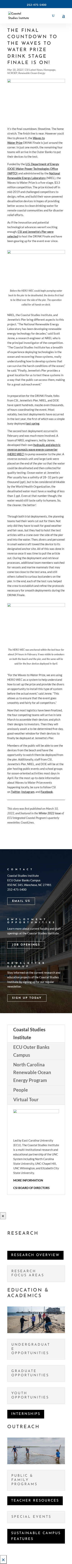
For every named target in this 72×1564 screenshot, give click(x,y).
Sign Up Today (27, 998)
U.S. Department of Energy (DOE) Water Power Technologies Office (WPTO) (33, 168)
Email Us (21, 901)
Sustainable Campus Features (36, 1536)
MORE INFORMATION (28, 1180)
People (20, 1090)
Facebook (47, 791)
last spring (32, 423)
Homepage (49, 69)
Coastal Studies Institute (29, 1033)
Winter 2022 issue (50, 813)
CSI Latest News (33, 69)
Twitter (15, 791)
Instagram (27, 791)
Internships (25, 1414)
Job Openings (26, 944)
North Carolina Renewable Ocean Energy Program (32, 1072)
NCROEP (12, 73)
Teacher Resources (35, 1501)
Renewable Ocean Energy (31, 73)
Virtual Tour (26, 1099)
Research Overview (35, 1255)
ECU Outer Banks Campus (31, 1051)
